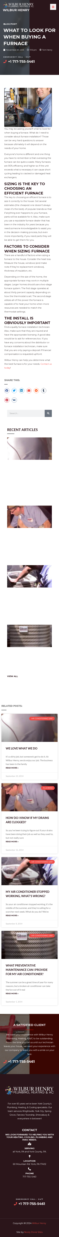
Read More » (12, 768)
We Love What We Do (21, 748)
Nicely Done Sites (33, 1232)
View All (12, 676)
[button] (6, 390)
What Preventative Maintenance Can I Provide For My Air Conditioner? (27, 970)
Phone (29, 1173)
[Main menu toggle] (53, 7)
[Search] (48, 413)
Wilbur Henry (16, 10)
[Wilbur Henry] (18, 5)
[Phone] (29, 1169)
